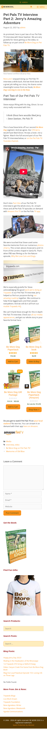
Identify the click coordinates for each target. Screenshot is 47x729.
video (17, 444)
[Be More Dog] (8, 7)
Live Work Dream (10, 699)
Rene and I (7, 79)
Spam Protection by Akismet (23, 725)
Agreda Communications (13, 711)
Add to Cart (13, 361)
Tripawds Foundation (11, 702)
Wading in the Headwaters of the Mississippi (20, 661)
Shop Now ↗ (34, 409)
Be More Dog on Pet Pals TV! (18, 448)
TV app (37, 211)
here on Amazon (31, 426)
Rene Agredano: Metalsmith (14, 708)
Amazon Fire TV (14, 211)
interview (10, 444)
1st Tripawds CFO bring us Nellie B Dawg (19, 664)
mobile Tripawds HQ (12, 306)
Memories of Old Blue (15, 451)
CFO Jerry (36, 130)
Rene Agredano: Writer (12, 705)
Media (8, 441)
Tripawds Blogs (9, 695)
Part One (17, 203)
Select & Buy (34, 361)
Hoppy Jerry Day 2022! (12, 657)
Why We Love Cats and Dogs (23, 256)
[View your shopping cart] (31, 7)
